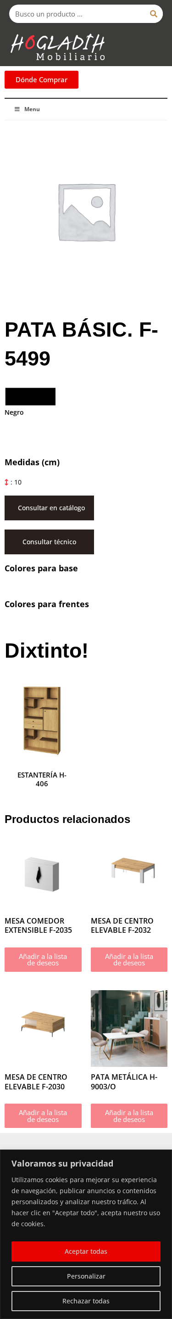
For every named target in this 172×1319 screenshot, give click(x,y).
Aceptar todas (86, 1251)
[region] (86, 1234)
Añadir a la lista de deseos (43, 960)
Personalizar (86, 1276)
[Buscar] (153, 14)
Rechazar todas (86, 1300)
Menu (32, 109)
